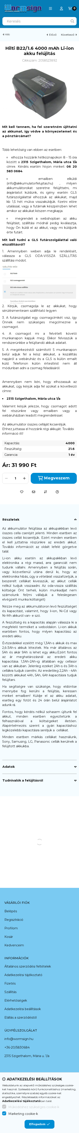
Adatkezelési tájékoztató (23, 975)
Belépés (10, 911)
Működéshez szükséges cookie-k (33, 1107)
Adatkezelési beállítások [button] (22, 1009)
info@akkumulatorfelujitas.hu (30, 183)
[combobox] (39, 21)
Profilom (11, 928)
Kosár (8, 937)
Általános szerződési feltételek (27, 966)
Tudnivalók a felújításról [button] (22, 780)
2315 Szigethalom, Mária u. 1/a (26, 1056)
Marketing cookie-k (23, 1114)
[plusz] (24, 478)
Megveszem (57, 478)
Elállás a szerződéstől (20, 1017)
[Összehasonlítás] (45, 492)
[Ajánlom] (33, 492)
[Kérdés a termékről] (57, 492)
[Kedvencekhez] (21, 492)
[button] (50, 8)
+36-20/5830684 (17, 1047)
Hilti (7, 34)
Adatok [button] (8, 767)
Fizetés (10, 983)
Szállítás (10, 992)
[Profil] (61, 8)
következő (67, 34)
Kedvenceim (14, 945)
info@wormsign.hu (18, 1039)
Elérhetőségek (15, 1000)
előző (53, 34)
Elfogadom (37, 1124)
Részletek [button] (10, 520)
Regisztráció (13, 920)
